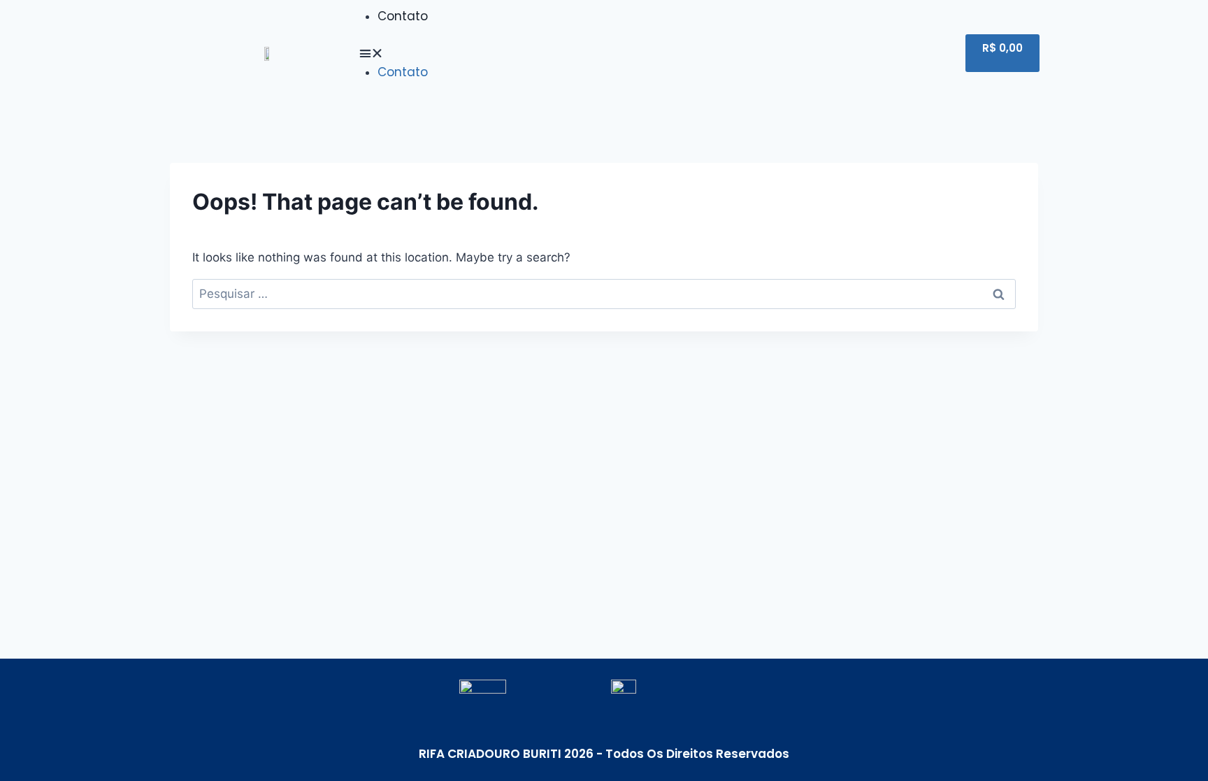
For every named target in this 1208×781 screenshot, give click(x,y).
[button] (588, 53)
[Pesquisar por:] (604, 294)
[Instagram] (909, 53)
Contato (403, 16)
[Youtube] (875, 53)
